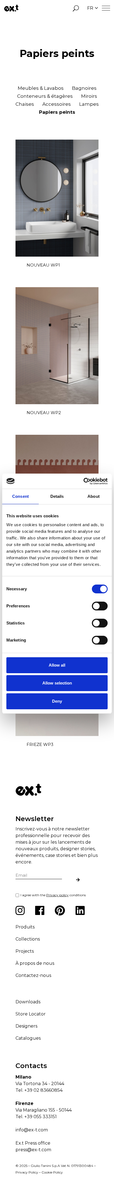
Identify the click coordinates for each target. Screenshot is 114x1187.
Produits (25, 927)
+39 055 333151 (40, 1116)
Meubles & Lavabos (41, 88)
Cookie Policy (52, 1172)
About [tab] (93, 496)
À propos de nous (34, 963)
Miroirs (89, 96)
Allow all (57, 665)
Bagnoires (84, 88)
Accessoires (56, 104)
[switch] (100, 606)
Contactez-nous (33, 975)
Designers (26, 1026)
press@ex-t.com (33, 1149)
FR (90, 8)
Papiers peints (57, 112)
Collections (27, 939)
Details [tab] (57, 496)
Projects (24, 951)
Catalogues (28, 1038)
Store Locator (30, 1014)
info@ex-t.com (31, 1129)
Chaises (24, 104)
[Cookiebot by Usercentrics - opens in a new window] (83, 481)
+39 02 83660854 (43, 1090)
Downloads (27, 1001)
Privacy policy (57, 895)
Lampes (89, 104)
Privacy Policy (26, 1172)
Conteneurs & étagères (45, 96)
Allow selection (57, 683)
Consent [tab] (20, 496)
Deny (57, 701)
